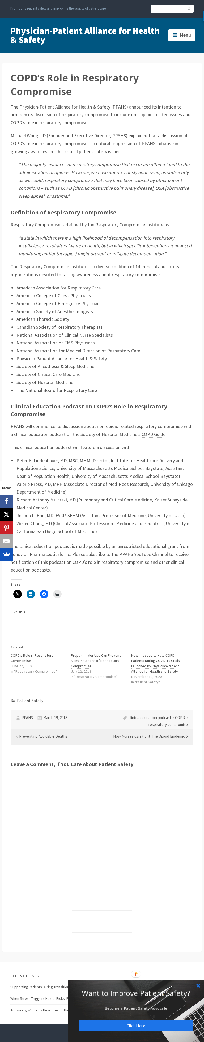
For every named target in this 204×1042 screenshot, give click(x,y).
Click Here (136, 1025)
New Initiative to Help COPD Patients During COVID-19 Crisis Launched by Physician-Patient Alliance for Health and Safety (155, 663)
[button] (136, 993)
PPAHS (27, 717)
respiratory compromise (168, 724)
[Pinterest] (6, 527)
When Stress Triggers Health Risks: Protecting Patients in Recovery (63, 998)
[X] (6, 514)
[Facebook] (6, 501)
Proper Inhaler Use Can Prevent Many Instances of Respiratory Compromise (96, 660)
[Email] (6, 541)
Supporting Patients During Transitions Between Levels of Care (60, 986)
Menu (185, 35)
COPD (180, 717)
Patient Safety (30, 700)
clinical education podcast (150, 717)
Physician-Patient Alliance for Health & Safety (85, 35)
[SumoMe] (6, 554)
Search (190, 8)
